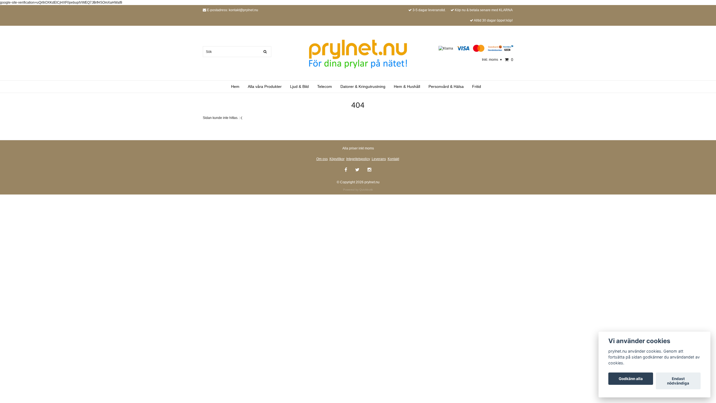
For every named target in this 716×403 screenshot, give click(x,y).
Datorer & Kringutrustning (362, 86)
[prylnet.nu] (358, 54)
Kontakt (393, 159)
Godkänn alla (631, 378)
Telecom (324, 86)
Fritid (476, 86)
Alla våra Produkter (265, 86)
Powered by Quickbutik (358, 189)
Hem (235, 86)
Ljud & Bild (299, 86)
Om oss (322, 159)
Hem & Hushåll (407, 86)
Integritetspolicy (358, 159)
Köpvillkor (337, 159)
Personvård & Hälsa (446, 86)
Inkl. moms (492, 60)
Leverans (379, 159)
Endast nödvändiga (678, 380)
